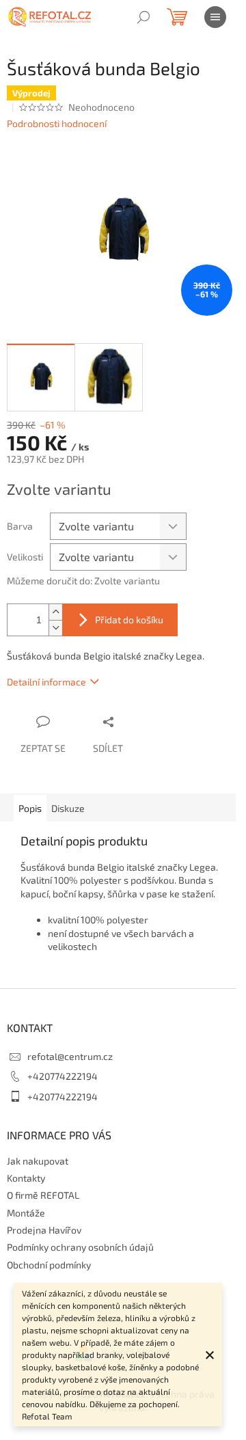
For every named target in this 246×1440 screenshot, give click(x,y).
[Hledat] (143, 17)
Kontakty (26, 1178)
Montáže (26, 1213)
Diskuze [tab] (68, 808)
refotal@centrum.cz (70, 1056)
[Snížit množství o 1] (55, 628)
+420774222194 (62, 1076)
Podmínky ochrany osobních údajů (80, 1247)
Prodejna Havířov (44, 1230)
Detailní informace (46, 682)
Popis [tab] (30, 808)
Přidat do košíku (129, 619)
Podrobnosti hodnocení (57, 123)
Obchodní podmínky (49, 1265)
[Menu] (215, 17)
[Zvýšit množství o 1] (55, 612)
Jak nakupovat (37, 1161)
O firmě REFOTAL (43, 1195)
